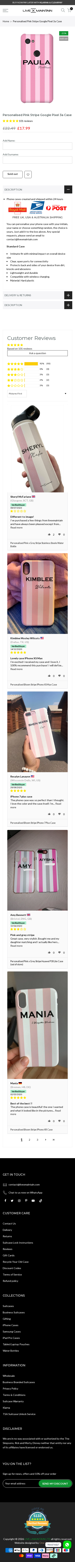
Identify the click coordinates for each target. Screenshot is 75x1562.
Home (6, 21)
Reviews (7, 1249)
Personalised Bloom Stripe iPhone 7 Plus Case (33, 823)
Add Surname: (11, 154)
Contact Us (9, 1223)
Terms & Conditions (14, 1394)
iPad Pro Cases (11, 1337)
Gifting (7, 1318)
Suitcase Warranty (13, 1401)
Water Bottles (11, 1350)
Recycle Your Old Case (16, 1261)
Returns (7, 1236)
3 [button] (37, 1139)
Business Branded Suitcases (19, 1382)
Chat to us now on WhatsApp (25, 1192)
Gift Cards (9, 1255)
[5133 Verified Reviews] (37, 1535)
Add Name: (9, 140)
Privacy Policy (10, 1388)
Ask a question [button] (37, 353)
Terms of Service (12, 1274)
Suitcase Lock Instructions (18, 1242)
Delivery (7, 1229)
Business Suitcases (14, 1312)
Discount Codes (12, 1268)
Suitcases (8, 1306)
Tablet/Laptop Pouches (16, 1344)
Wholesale (9, 1375)
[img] (37, 511)
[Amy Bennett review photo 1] (37, 870)
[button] (11, 120)
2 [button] (29, 1139)
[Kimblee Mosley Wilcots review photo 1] (37, 593)
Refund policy (10, 1280)
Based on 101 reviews (19, 348)
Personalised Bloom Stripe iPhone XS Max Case (33, 684)
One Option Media (50, 1542)
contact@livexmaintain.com (24, 1184)
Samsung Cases (12, 1331)
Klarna (6, 1407)
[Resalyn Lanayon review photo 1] (37, 731)
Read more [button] (16, 527)
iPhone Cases (10, 1325)
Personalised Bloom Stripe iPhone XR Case (31, 1129)
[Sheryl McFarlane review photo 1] (37, 448)
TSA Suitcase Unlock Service (19, 1414)
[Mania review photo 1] (37, 1025)
